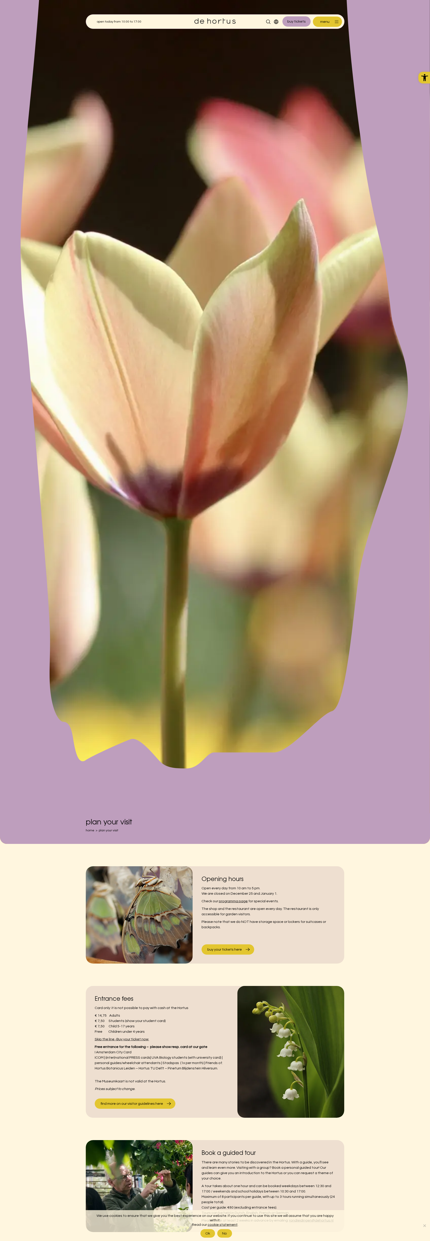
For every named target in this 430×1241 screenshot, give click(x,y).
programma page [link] (233, 901)
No (224, 1233)
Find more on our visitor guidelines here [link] (132, 1103)
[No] (424, 1225)
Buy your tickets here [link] (224, 949)
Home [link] (90, 830)
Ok (207, 1233)
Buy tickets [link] (296, 21)
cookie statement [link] (223, 1224)
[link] (424, 77)
